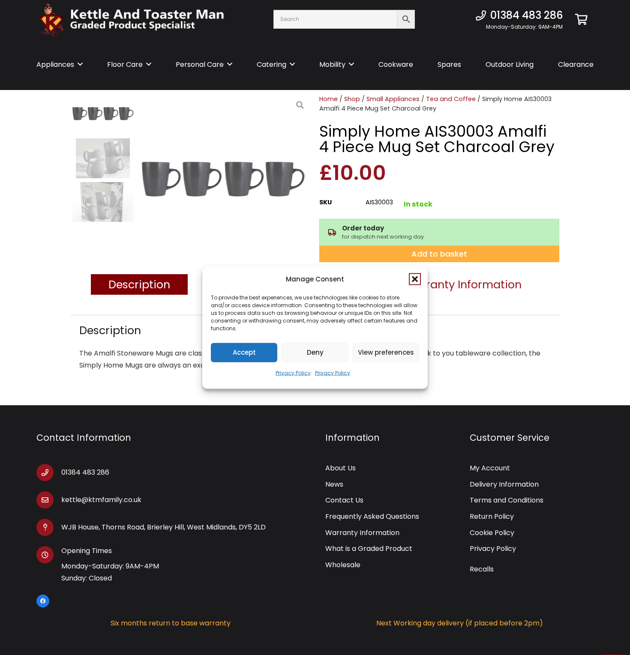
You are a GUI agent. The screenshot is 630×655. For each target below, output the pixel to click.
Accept (244, 352)
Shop (352, 99)
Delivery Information (504, 484)
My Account (490, 468)
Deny (315, 352)
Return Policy (492, 516)
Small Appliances (393, 99)
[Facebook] (42, 601)
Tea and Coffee (451, 99)
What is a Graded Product (368, 548)
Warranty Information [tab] (463, 284)
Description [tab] (139, 284)
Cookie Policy (492, 533)
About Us (340, 468)
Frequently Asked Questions (372, 516)
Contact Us (344, 500)
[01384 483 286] (48, 472)
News (334, 484)
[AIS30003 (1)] (223, 180)
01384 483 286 (85, 472)
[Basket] (581, 19)
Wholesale (342, 565)
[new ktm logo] (130, 19)
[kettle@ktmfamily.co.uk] (48, 499)
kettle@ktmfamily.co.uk (101, 500)
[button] (415, 279)
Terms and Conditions (506, 500)
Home (328, 99)
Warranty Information (362, 533)
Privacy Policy (293, 372)
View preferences (386, 352)
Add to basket (439, 253)
